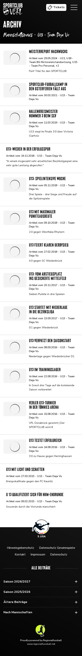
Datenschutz (58, 554)
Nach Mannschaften (17, 612)
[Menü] (74, 7)
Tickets (59, 7)
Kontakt (20, 554)
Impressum (38, 554)
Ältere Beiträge (15, 602)
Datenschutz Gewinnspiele (57, 548)
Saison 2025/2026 (16, 592)
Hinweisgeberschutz (20, 548)
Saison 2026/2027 (16, 581)
